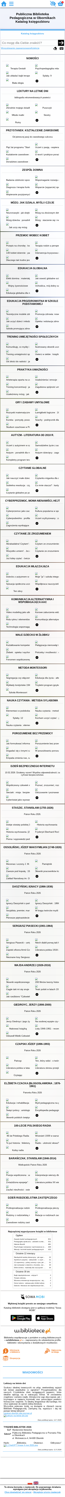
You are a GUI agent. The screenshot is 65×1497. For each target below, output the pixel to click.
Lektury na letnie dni (15, 1383)
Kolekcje (35, 48)
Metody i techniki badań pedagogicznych (29, 1249)
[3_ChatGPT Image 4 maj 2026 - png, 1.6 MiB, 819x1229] (21, 1445)
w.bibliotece (14, 1340)
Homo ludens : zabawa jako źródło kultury (29, 1283)
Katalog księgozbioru (32, 33)
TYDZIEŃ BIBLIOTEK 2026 (17, 1427)
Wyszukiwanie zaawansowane (16, 48)
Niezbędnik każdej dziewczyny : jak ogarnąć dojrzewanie (34, 1257)
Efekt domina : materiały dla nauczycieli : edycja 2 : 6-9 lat (35, 1267)
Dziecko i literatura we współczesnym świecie (30, 1285)
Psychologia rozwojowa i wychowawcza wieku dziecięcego (35, 1247)
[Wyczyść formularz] (55, 48)
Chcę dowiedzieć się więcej (18, 1492)
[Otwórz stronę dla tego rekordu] (18, 65)
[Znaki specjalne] (61, 48)
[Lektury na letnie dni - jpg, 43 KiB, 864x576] (16, 1415)
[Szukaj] (61, 43)
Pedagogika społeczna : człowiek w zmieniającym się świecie (36, 1241)
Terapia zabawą (20, 1278)
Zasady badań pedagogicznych (25, 1239)
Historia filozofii (19, 1244)
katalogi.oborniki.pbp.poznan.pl (18, 1413)
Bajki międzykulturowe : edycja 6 (26, 1275)
